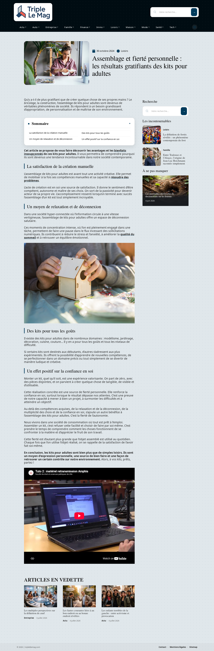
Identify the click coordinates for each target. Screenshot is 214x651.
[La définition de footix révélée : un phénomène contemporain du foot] (152, 135)
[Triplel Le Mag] (33, 12)
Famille (166, 150)
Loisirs (124, 51)
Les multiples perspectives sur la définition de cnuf (39, 612)
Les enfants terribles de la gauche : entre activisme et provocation (115, 613)
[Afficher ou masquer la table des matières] (90, 123)
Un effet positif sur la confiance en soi (100, 139)
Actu (65, 620)
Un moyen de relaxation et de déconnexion (50, 138)
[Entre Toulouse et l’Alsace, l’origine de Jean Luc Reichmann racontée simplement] (152, 157)
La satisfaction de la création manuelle (48, 132)
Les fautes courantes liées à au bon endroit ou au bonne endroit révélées (78, 613)
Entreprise (29, 618)
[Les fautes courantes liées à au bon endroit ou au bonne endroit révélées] (79, 596)
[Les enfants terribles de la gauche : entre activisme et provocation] (118, 596)
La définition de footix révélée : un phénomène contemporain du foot (175, 137)
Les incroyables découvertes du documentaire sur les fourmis (159, 195)
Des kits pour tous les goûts (95, 132)
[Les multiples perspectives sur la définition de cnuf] (40, 596)
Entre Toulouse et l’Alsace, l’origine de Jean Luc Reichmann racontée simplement (174, 159)
